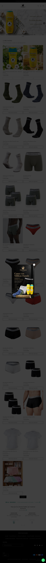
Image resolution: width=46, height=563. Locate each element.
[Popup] (23, 281)
